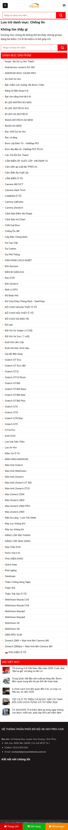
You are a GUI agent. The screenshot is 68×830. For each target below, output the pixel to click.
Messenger (58, 826)
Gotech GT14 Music (15, 377)
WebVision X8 (12, 628)
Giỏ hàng (35, 826)
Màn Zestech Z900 (14, 511)
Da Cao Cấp (11, 242)
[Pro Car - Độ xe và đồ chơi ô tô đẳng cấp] (34, 5)
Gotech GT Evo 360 (15, 365)
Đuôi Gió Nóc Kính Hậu (17, 348)
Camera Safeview (14, 201)
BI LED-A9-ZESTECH (16, 114)
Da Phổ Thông (12, 254)
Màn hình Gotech (14, 465)
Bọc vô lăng (11, 137)
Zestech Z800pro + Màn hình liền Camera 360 (28, 646)
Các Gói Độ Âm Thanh (16, 155)
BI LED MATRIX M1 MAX (18, 102)
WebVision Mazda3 (15, 617)
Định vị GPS (11, 289)
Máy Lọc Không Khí (15, 523)
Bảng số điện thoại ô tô (16, 90)
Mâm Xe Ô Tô (12, 453)
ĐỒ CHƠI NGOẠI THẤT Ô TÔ (21, 307)
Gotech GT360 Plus (15, 400)
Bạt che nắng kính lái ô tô (18, 96)
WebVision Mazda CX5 (17, 599)
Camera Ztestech (14, 207)
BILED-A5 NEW (13, 125)
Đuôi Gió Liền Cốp (14, 342)
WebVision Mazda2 (15, 611)
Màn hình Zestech (14, 476)
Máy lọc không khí (14, 529)
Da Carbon (10, 248)
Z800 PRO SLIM (13, 634)
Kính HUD (10, 435)
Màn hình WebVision (15, 471)
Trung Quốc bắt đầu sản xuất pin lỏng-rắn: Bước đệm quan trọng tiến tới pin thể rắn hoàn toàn (37, 680)
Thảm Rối (10, 588)
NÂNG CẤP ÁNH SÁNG (18, 541)
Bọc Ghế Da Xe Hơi (15, 131)
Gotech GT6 (11, 406)
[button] (5, 5)
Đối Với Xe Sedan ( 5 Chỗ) (18, 330)
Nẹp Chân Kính (13, 547)
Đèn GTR (10, 278)
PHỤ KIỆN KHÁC (14, 558)
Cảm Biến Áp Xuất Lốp (16, 172)
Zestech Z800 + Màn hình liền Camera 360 (27, 640)
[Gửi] (61, 15)
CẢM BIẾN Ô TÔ (14, 178)
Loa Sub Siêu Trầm (15, 441)
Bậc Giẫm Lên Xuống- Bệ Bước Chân (24, 84)
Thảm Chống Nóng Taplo (18, 582)
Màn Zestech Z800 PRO (17, 506)
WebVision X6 (12, 623)
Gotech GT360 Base (15, 389)
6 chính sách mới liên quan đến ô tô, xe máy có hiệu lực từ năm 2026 (36, 690)
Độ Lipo (9, 324)
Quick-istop (11, 564)
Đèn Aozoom (11, 266)
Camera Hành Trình (15, 190)
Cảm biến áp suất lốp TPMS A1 (21, 166)
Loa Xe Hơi (11, 447)
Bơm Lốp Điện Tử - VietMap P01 (22, 143)
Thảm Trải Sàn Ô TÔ (16, 593)
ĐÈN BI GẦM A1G (14, 272)
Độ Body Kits (12, 295)
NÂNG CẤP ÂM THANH (18, 535)
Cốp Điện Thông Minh (16, 237)
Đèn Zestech (11, 283)
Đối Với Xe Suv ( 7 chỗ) (17, 336)
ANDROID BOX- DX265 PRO (20, 73)
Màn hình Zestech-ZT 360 (18, 482)
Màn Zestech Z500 (14, 494)
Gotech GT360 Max (15, 394)
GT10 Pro (10, 430)
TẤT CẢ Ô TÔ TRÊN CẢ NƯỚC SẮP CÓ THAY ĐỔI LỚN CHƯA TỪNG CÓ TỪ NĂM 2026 (37, 701)
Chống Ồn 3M (12, 231)
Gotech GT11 (12, 371)
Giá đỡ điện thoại (13, 354)
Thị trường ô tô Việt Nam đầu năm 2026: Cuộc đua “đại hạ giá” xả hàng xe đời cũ (38, 669)
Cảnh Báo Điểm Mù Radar (18, 213)
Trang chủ (13, 826)
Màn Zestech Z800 (14, 500)
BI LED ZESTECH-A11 (17, 108)
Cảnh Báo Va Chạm (15, 219)
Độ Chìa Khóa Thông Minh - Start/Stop (25, 301)
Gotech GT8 (11, 412)
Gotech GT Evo (13, 359)
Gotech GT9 (11, 424)
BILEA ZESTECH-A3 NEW (19, 120)
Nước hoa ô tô (12, 552)
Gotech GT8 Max (14, 418)
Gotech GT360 (12, 383)
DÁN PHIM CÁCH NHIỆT (18, 260)
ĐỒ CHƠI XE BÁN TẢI (17, 318)
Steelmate (10, 576)
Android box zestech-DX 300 (20, 67)
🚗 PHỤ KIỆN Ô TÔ (15, 652)
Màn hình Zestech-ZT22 (17, 488)
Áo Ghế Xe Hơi (13, 79)
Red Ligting (10, 570)
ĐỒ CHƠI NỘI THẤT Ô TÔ (19, 313)
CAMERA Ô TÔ (13, 196)
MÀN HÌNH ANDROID (16, 459)
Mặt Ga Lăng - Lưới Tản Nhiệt (20, 517)
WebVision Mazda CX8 (17, 605)
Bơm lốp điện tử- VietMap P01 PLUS (24, 149)
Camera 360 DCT (14, 184)
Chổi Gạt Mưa (12, 225)
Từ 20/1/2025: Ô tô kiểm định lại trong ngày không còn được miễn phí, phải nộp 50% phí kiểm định (37, 711)
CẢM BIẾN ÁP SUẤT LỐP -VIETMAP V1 (26, 161)
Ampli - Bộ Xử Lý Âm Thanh (19, 61)
